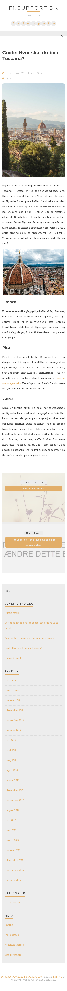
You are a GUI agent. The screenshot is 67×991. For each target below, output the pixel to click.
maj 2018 (11, 760)
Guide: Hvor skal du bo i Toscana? (23, 648)
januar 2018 (13, 780)
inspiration (14, 902)
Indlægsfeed (12, 934)
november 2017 (15, 800)
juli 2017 (11, 820)
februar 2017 (13, 850)
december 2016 (15, 860)
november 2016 (15, 870)
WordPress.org (13, 954)
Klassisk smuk (13, 658)
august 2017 (13, 810)
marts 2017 (13, 840)
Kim (12, 78)
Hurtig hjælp (12, 612)
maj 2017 (12, 830)
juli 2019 (11, 680)
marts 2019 (13, 690)
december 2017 (15, 790)
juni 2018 (11, 750)
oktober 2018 (14, 730)
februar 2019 (13, 700)
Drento (57, 977)
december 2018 (15, 710)
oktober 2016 (14, 880)
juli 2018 (11, 740)
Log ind (9, 924)
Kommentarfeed (14, 944)
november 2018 (15, 720)
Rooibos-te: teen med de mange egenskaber (29, 638)
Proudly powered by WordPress (21, 977)
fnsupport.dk (33, 8)
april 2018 (12, 770)
